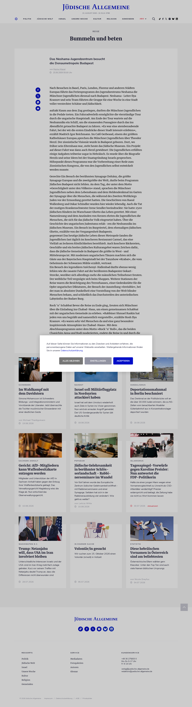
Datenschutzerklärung (72, 350)
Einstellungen (98, 361)
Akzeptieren (123, 361)
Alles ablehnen (71, 361)
